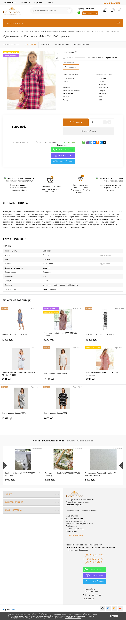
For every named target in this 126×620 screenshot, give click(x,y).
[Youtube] (120, 608)
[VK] (108, 608)
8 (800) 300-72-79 (93, 558)
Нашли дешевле (22, 142)
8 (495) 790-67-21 (86, 8)
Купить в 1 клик (88, 131)
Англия (101, 81)
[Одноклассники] (97, 142)
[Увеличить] (31, 80)
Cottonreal (102, 78)
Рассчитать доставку (47, 142)
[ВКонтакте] (94, 142)
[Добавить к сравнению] (57, 58)
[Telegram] (90, 142)
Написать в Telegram (64, 161)
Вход (106, 3)
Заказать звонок (90, 13)
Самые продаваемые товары (48, 440)
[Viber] (87, 142)
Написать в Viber (64, 155)
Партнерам (38, 3)
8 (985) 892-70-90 (93, 562)
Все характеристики (104, 74)
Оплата (51, 3)
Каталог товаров (14, 23)
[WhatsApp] (83, 142)
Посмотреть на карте (74, 535)
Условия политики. (73, 618)
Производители (9, 3)
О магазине (25, 3)
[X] (104, 142)
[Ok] (114, 608)
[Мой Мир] (101, 142)
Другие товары (105, 255)
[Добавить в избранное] (57, 53)
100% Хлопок (104, 88)
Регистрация (114, 3)
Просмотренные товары (80, 440)
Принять (114, 616)
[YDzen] (102, 608)
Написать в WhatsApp (64, 150)
